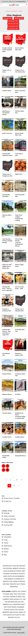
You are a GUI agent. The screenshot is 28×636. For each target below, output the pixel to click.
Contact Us (7, 501)
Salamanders (8, 546)
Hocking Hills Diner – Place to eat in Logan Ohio (7, 288)
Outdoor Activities (10, 519)
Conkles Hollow (6, 90)
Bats (5, 555)
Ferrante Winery (6, 413)
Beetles (6, 549)
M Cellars (18, 394)
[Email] (7, 469)
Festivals (6, 513)
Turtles (6, 543)
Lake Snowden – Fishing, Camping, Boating (7, 240)
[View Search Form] (26, 4)
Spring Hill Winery (20, 455)
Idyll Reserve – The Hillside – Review (6, 112)
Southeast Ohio (13, 26)
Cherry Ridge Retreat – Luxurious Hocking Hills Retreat (19, 242)
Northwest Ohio (13, 23)
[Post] (3, 469)
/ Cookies (16, 498)
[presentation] (7, 39)
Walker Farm (18, 174)
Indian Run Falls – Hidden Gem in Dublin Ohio (7, 266)
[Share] (7, 465)
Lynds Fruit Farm (7, 133)
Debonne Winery (7, 394)
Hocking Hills (19, 18)
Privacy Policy (8, 498)
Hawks (6, 552)
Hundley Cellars (19, 437)
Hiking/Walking (9, 522)
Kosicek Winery (6, 374)
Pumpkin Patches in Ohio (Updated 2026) (7, 49)
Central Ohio (7, 18)
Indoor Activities (9, 516)
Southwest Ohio (13, 29)
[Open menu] (1, 5)
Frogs (6, 540)
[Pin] (3, 465)
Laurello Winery (6, 437)
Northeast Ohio (13, 21)
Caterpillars (7, 537)
